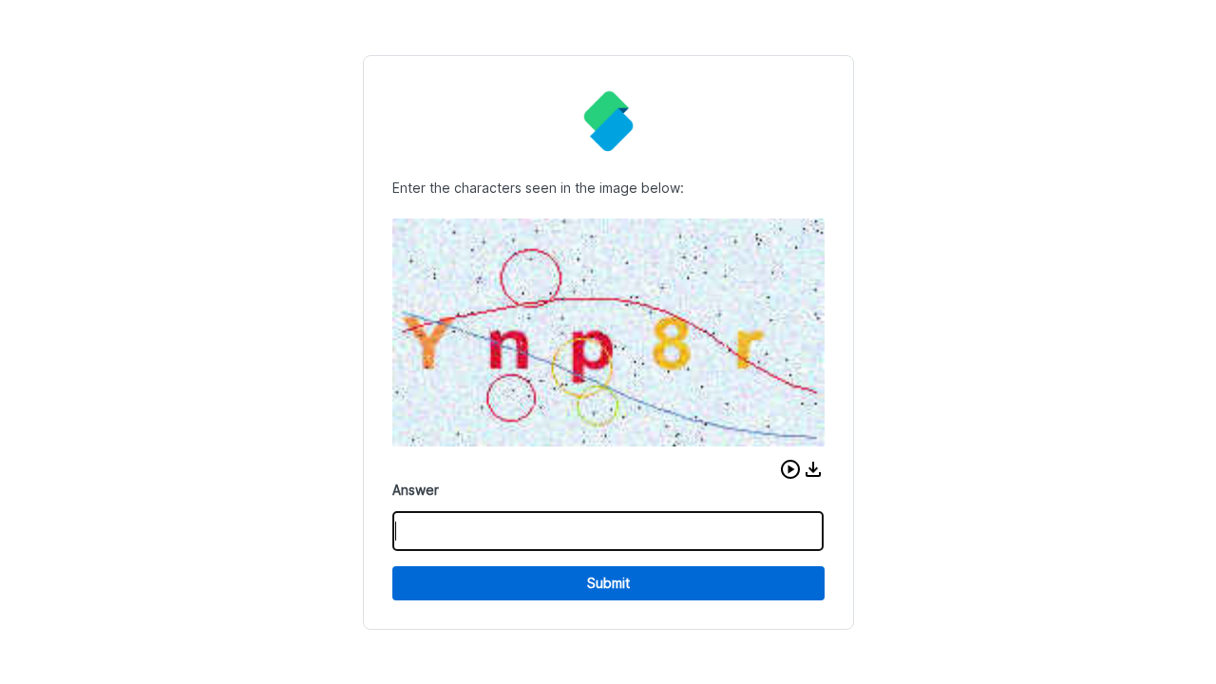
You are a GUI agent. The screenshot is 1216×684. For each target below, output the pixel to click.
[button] (790, 469)
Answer (415, 490)
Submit (608, 583)
